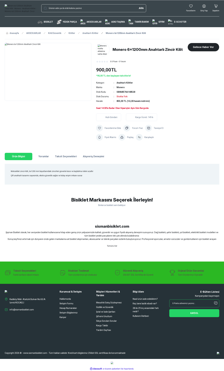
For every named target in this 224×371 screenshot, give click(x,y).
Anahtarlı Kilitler (125, 83)
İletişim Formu (66, 303)
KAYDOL (194, 313)
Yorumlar (43, 156)
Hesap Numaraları (68, 308)
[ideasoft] (96, 368)
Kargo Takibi (102, 325)
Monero (121, 87)
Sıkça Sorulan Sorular (106, 321)
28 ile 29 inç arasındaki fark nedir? (146, 310)
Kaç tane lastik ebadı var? (145, 303)
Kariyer (63, 317)
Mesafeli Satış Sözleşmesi (109, 302)
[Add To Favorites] (108, 128)
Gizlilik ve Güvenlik (104, 307)
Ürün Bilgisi (18, 156)
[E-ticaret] (112, 368)
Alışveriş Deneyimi (93, 156)
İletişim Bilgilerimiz (69, 312)
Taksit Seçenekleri (66, 156)
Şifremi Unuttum (104, 316)
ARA (141, 8)
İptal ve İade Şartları (105, 312)
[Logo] (20, 8)
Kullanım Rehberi (141, 316)
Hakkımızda (65, 299)
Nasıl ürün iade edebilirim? (145, 299)
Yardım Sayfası (103, 330)
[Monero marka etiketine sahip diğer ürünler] (103, 49)
